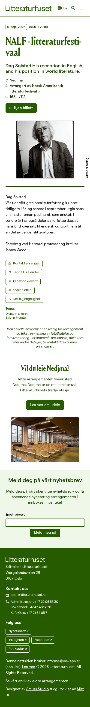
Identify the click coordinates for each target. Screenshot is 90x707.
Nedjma (16, 80)
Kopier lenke (22, 290)
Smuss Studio (37, 689)
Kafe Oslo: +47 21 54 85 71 (29, 612)
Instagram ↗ (18, 640)
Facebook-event (25, 281)
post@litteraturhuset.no (29, 595)
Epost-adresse (15, 514)
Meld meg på (45, 532)
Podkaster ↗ (18, 649)
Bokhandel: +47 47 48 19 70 (31, 607)
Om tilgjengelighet (26, 299)
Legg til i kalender (26, 272)
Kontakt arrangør (26, 263)
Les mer (28, 667)
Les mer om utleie (45, 405)
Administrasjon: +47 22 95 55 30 (34, 601)
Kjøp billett (23, 108)
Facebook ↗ (43, 640)
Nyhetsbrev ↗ (18, 631)
